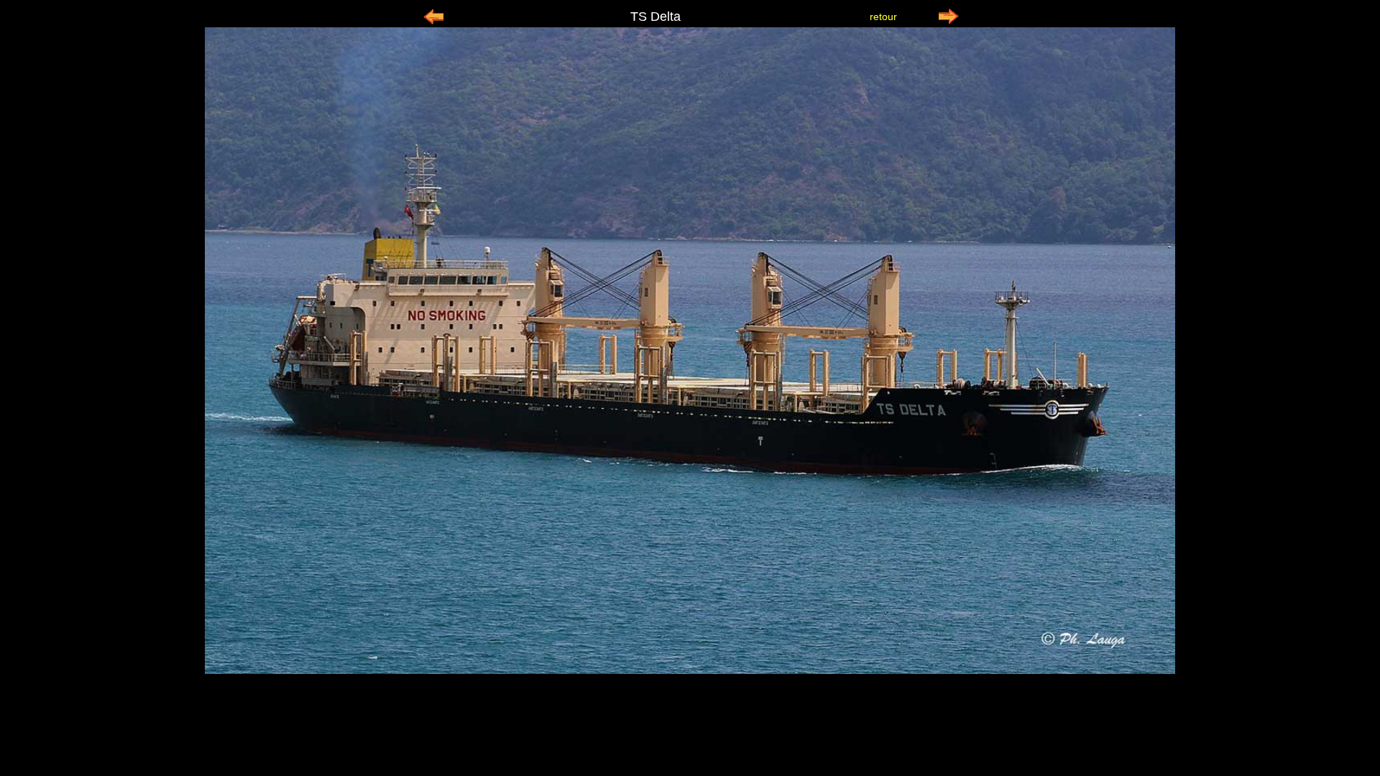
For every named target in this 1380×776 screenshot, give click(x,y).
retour (883, 16)
